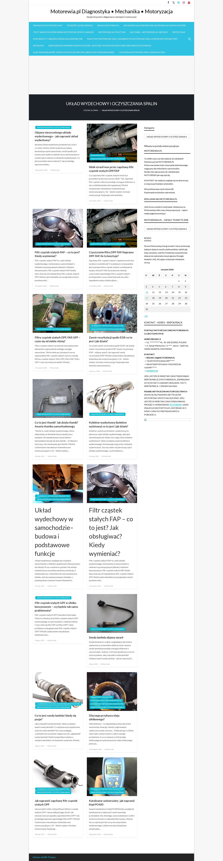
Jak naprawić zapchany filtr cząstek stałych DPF (56, 802)
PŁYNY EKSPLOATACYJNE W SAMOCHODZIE (106, 700)
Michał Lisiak (54, 170)
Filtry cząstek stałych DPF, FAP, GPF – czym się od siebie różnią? (57, 339)
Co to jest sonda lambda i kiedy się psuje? (55, 717)
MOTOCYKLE (178, 32)
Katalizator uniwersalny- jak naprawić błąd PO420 (112, 802)
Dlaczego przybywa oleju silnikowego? (104, 717)
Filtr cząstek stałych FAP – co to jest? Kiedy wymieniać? (57, 254)
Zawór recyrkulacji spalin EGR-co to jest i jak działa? (110, 339)
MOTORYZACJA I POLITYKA (111, 32)
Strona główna (90, 110)
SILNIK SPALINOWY (97, 155)
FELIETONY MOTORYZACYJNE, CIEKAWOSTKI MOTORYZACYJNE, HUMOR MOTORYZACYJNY (132, 39)
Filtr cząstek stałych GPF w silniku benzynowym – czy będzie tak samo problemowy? (56, 606)
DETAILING (38, 45)
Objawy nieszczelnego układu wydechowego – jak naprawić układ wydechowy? (56, 136)
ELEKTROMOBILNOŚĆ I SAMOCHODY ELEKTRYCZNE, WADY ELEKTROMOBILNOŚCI (73, 52)
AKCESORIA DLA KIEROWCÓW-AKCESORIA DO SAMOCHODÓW (155, 25)
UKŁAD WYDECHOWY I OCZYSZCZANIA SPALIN (53, 127)
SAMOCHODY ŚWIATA (108, 25)
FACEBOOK (152, 371)
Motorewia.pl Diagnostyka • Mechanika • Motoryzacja (111, 11)
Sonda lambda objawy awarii (106, 637)
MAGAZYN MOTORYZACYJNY (47, 25)
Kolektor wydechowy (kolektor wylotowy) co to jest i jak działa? (108, 424)
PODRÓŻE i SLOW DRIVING (80, 25)
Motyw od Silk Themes (44, 857)
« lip (146, 316)
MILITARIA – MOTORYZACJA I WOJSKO (149, 32)
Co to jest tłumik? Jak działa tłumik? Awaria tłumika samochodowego (56, 424)
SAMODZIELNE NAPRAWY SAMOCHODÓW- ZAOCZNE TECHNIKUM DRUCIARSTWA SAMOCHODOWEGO (99, 45)
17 (147, 298)
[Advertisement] (111, 75)
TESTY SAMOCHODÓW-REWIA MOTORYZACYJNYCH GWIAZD (63, 32)
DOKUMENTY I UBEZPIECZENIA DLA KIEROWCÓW (58, 39)
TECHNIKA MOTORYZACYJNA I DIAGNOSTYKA (142, 52)
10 (147, 292)
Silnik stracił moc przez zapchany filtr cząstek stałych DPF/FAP (111, 168)
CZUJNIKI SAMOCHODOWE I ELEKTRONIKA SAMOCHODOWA (58, 704)
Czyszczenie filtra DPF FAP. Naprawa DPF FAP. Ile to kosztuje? (111, 254)
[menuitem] (48, 25)
